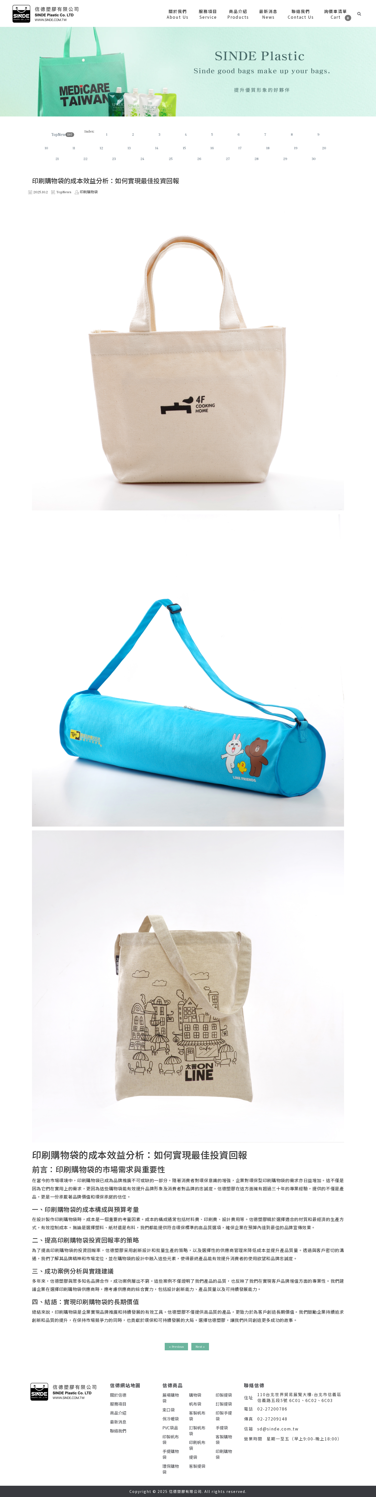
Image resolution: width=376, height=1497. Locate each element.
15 (184, 148)
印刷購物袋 (224, 1454)
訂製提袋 (224, 1404)
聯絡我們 (118, 1431)
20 (324, 148)
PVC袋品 (170, 1428)
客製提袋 (197, 1466)
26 (199, 158)
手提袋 (222, 1428)
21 (57, 158)
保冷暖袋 (170, 1419)
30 (314, 158)
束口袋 (168, 1410)
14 (156, 148)
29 (285, 158)
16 (212, 148)
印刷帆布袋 (197, 1445)
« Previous (176, 1347)
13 (129, 148)
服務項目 (118, 1404)
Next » (200, 1347)
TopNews (59, 134)
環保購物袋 (170, 1469)
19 (295, 148)
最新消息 (118, 1422)
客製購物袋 (224, 1440)
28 (257, 158)
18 (268, 148)
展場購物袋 (170, 1398)
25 (171, 158)
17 (240, 148)
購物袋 (195, 1395)
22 (85, 158)
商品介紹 (118, 1413)
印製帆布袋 (170, 1440)
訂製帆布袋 (197, 1431)
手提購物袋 (170, 1454)
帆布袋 (195, 1404)
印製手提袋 (224, 1416)
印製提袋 (224, 1395)
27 (228, 158)
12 (101, 148)
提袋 (193, 1457)
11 (74, 148)
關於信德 (118, 1395)
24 (142, 158)
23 (114, 158)
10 (46, 148)
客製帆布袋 (197, 1416)
